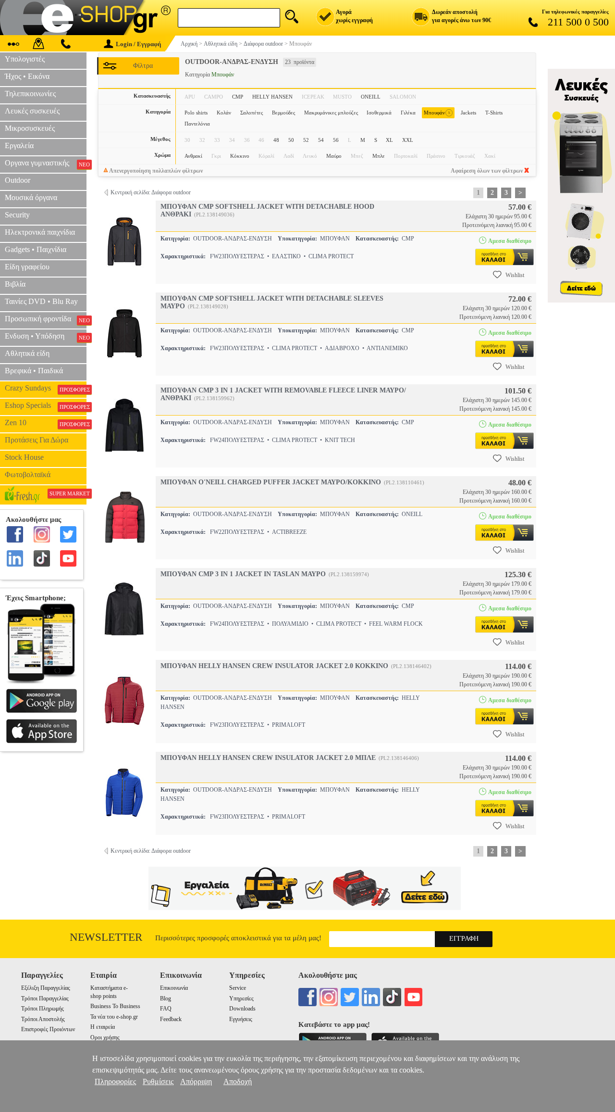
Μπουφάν (437, 112)
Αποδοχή (237, 1081)
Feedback (171, 1019)
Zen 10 (45, 422)
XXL (407, 140)
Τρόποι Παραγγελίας (45, 998)
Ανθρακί (193, 156)
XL (389, 140)
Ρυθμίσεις (158, 1081)
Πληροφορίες (115, 1081)
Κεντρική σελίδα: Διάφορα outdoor (151, 192)
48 (276, 140)
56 (336, 140)
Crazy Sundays (45, 388)
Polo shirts (196, 112)
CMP (237, 97)
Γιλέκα (408, 112)
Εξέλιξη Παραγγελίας (45, 988)
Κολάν (224, 112)
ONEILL (371, 97)
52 (306, 140)
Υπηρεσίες (241, 998)
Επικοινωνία (174, 988)
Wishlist (514, 275)
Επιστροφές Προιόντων (48, 1029)
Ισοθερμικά (379, 112)
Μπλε (378, 156)
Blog (165, 998)
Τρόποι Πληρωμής (42, 1008)
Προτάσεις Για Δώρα (36, 440)
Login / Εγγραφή (138, 44)
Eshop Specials (45, 405)
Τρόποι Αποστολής (43, 1019)
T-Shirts (494, 112)
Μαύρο (334, 156)
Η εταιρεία (102, 1027)
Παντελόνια (197, 123)
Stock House (24, 457)
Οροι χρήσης (105, 1037)
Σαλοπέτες (251, 112)
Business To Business (115, 1006)
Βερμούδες (283, 112)
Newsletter (106, 937)
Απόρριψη (196, 1081)
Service (237, 988)
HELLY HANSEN (272, 97)
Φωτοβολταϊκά (27, 474)
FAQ (166, 1008)
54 (321, 140)
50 (291, 140)
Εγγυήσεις (240, 1019)
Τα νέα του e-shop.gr (114, 1016)
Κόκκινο (239, 156)
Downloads (242, 1008)
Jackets (468, 112)
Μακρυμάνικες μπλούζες (331, 112)
